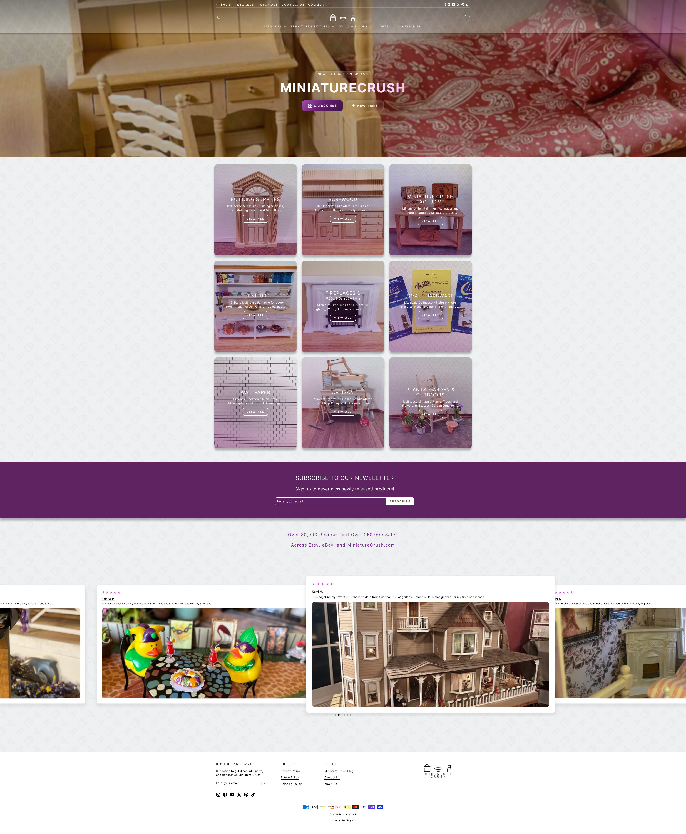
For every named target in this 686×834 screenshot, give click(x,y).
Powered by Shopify (343, 820)
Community (319, 4)
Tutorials (268, 4)
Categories (272, 26)
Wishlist (224, 4)
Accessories (410, 26)
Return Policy (290, 777)
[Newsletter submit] (263, 783)
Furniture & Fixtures (311, 26)
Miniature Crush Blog (338, 771)
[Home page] (343, 17)
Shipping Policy (291, 784)
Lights (383, 26)
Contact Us (332, 777)
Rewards (245, 4)
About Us (330, 784)
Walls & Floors (354, 26)
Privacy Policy (290, 771)
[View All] (255, 209)
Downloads (293, 4)
